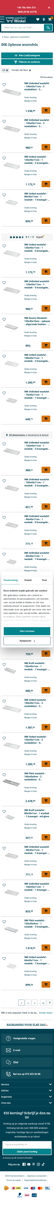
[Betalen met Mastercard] (40, 1188)
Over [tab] (44, 580)
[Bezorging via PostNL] (6, 1188)
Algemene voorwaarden (36, 1176)
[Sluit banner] (49, 7)
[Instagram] (38, 1164)
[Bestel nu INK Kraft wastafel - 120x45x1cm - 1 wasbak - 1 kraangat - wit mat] (46, 690)
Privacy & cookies (14, 1180)
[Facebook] (24, 1164)
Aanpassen (25, 640)
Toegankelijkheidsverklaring (35, 1180)
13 (43, 1003)
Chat (15, 1062)
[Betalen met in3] (34, 1195)
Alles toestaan (27, 631)
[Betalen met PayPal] (19, 1195)
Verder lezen (45, 1013)
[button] (4, 85)
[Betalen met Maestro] (33, 1188)
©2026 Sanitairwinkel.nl (14, 1176)
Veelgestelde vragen (24, 1038)
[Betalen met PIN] (47, 1188)
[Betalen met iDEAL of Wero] (16, 1188)
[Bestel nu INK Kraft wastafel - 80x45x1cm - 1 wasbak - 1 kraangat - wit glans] (46, 837)
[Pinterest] (33, 1164)
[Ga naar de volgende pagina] (50, 1003)
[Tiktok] (43, 1164)
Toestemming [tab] (10, 580)
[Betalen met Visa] (25, 1188)
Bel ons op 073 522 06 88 (26, 1074)
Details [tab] (28, 580)
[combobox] (23, 27)
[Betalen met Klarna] (27, 1195)
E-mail (16, 1050)
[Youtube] (29, 1164)
